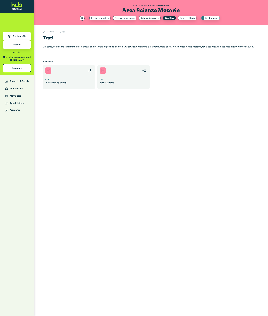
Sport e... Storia (187, 18)
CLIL (57, 32)
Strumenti (213, 18)
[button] (89, 70)
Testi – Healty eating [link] (56, 82)
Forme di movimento (125, 18)
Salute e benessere (150, 18)
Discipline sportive (100, 18)
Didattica (169, 18)
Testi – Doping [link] (107, 82)
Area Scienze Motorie (151, 10)
